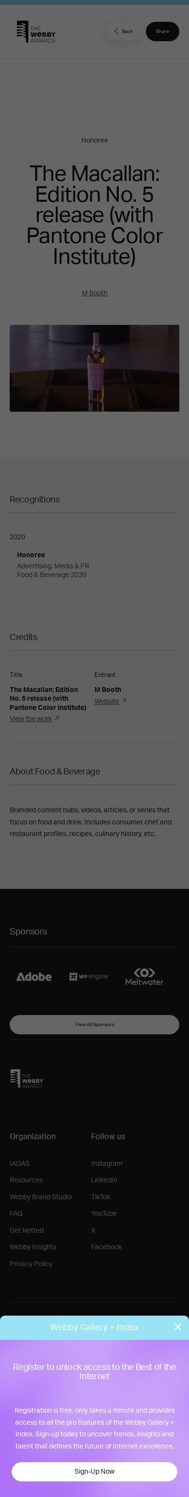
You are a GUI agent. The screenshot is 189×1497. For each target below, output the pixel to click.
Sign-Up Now (94, 1471)
